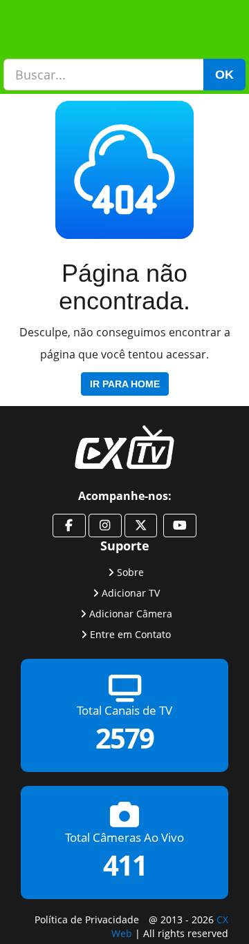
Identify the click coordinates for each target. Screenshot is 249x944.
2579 (124, 739)
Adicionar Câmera (130, 613)
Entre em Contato (130, 634)
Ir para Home (125, 383)
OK (224, 74)
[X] (141, 525)
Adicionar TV (131, 592)
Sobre (130, 572)
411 (125, 866)
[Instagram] (105, 525)
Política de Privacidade (87, 919)
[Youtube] (179, 525)
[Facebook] (69, 525)
